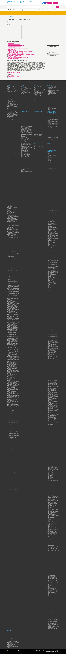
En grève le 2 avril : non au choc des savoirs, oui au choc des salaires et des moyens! (13, 443)
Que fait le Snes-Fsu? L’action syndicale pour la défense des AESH (18, 57)
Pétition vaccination (11, 262)
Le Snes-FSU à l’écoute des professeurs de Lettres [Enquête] (13, 375)
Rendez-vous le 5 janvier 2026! (12, 475)
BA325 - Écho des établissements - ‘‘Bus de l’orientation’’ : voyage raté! (53, 349)
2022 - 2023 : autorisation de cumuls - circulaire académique (26, 113)
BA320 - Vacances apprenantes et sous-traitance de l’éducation (53, 176)
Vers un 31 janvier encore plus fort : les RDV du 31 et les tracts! (13, 392)
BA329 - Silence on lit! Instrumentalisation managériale (52, 514)
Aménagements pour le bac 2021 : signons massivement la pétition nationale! (12, 312)
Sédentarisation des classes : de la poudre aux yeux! (16, 45)
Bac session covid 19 (11, 257)
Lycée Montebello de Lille (37, 86)
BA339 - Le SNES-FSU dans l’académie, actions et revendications (53, 607)
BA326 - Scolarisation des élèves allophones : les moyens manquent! (52, 389)
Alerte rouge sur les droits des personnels (13, 152)
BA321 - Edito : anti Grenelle (51, 209)
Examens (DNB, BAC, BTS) (37, 135)
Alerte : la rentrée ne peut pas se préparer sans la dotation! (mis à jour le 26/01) (13, 460)
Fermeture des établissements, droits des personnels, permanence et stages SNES (13, 253)
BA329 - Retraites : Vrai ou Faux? (52, 505)
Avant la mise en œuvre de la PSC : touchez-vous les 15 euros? (25, 150)
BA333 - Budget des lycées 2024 (52, 574)
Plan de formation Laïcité (24, 93)
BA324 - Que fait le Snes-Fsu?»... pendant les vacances (52, 339)
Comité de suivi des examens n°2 (12, 406)
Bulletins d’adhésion (56, 650)
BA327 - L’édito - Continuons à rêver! (52, 245)
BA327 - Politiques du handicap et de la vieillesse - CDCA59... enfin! (53, 424)
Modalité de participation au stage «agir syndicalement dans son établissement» (13, 639)
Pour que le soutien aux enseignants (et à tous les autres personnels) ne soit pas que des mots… (13, 427)
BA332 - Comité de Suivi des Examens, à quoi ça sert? (53, 558)
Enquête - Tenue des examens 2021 (12, 637)
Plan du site (52, 650)
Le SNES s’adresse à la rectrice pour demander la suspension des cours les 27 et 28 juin (13, 176)
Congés (35, 133)
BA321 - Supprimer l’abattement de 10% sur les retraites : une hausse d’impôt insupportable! (53, 236)
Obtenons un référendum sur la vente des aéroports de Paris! (13, 188)
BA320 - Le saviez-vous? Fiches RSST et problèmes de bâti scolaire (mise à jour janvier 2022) (53, 185)
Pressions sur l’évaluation (12, 50)
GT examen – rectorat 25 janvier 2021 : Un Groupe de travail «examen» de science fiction (13, 330)
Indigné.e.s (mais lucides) (11, 361)
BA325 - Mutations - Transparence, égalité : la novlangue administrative (52, 371)
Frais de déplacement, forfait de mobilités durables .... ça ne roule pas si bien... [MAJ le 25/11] (13, 112)
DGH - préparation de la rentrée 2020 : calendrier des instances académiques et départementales (13, 232)
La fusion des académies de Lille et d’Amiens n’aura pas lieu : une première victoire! (13, 148)
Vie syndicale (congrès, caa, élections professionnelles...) (52, 140)
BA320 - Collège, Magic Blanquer (52, 163)
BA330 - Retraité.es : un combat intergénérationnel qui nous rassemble (53, 542)
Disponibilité (23, 169)
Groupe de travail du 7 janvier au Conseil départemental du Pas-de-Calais (13, 462)
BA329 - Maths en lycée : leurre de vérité (53, 496)
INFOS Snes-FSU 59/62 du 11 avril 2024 (13, 447)
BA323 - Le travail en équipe (51, 288)
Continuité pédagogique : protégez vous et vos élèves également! (13, 259)
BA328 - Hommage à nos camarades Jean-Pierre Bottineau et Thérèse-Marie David (53, 489)
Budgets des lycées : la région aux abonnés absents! (16, 53)
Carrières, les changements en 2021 (26, 125)
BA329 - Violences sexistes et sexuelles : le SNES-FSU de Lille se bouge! (53, 517)
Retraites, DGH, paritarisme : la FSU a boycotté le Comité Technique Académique (13, 238)
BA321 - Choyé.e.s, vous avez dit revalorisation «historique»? (52, 232)
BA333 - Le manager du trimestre (52, 576)
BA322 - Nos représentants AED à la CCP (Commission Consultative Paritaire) (53, 261)
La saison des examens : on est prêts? (13, 338)
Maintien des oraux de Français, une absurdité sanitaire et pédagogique (13, 281)
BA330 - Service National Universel (52, 533)
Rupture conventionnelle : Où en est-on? (26, 124)
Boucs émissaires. (10, 116)
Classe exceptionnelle (24, 162)
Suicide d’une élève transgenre (12, 324)
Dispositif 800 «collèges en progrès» (26, 88)
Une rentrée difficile (10, 300)
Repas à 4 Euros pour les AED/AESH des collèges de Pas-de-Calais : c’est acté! (13, 464)
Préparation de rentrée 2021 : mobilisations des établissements (12, 333)
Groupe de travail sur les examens (12, 213)
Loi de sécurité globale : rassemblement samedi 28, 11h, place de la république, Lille (13, 319)
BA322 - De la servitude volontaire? (52, 270)
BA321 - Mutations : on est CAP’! (52, 240)
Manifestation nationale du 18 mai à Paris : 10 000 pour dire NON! (13, 166)
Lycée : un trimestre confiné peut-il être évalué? (13, 283)
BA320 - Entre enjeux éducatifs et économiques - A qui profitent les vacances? (52, 173)
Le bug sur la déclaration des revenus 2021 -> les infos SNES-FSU (13, 377)
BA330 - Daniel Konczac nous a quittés (53, 553)
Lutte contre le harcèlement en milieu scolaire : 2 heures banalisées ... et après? (13, 419)
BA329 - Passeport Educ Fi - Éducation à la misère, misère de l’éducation (53, 512)
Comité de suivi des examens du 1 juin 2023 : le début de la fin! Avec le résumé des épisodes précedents (13, 409)
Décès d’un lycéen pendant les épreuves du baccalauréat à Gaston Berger (13, 396)
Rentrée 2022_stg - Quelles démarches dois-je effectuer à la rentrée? (53, 447)
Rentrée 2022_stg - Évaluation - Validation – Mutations (52, 449)
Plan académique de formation (12, 347)
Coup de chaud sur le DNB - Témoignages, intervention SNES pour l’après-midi (13, 481)
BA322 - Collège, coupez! (51, 250)
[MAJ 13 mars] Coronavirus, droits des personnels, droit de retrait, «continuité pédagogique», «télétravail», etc (39, 116)
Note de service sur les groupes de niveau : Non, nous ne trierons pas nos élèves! (13, 438)
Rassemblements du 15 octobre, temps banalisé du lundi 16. (13, 423)
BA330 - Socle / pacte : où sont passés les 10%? (53, 536)
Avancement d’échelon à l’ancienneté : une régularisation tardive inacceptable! (26, 134)
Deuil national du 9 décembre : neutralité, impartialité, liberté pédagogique (13, 323)
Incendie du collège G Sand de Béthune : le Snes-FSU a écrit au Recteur (13, 195)
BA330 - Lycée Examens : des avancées (53, 534)
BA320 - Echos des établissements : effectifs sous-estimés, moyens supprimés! (52, 182)
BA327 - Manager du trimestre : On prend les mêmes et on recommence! (53, 415)
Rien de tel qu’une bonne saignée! (12, 108)
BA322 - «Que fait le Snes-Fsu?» (52, 259)
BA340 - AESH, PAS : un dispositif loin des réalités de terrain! (53, 625)
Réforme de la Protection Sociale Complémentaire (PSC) (25, 87)
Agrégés (49, 95)
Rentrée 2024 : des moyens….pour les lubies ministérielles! (13, 434)
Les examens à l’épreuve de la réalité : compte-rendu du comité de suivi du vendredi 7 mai (13, 341)
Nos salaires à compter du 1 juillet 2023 (13, 416)
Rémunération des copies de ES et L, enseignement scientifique (13, 190)
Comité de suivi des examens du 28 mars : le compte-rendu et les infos (13, 363)
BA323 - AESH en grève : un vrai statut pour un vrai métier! (53, 303)
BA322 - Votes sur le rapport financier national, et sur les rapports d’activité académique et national (52, 268)
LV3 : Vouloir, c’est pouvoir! (11, 321)
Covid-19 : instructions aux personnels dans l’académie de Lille (13, 249)
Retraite (22, 170)
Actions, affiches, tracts (11, 484)
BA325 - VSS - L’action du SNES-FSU (52, 361)
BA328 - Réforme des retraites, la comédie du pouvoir (52, 477)
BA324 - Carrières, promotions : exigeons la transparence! (53, 325)
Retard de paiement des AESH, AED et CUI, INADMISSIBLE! (13, 352)
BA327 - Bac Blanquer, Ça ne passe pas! (53, 271)
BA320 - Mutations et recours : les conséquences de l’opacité (52, 189)
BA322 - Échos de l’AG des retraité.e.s (53, 266)
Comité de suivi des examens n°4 (12, 407)
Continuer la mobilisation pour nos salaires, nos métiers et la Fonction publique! (12, 458)
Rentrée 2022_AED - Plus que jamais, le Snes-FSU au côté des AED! (53, 453)
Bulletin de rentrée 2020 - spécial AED (51, 50)
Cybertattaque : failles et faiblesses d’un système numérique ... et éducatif (13, 472)
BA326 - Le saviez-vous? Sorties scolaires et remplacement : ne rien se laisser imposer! (53, 410)
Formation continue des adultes (52, 108)
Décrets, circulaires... (11, 488)
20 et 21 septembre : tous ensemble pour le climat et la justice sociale (13, 101)
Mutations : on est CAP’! (12, 56)
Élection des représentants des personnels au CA (12, 119)
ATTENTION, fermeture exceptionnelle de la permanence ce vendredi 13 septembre (13, 453)
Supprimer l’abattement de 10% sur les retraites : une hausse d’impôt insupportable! (21, 54)
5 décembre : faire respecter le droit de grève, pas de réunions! (13, 94)
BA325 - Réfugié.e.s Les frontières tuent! (53, 378)
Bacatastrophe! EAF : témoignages (13, 344)
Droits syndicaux (36, 132)
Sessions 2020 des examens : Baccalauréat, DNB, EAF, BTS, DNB (12, 251)
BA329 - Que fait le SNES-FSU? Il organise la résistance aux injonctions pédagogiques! (53, 500)
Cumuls (22, 172)
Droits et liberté (10, 491)
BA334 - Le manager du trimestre (52, 595)
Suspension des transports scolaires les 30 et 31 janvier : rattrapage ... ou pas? (13, 122)
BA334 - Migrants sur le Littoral (52, 596)
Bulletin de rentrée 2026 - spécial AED (39, 146)
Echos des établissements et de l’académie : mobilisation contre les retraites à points (13, 219)
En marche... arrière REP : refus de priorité (14, 46)
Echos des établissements (37, 101)
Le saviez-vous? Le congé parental (13, 58)
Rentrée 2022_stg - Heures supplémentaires (51, 451)
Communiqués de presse (11, 487)
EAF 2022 (9, 373)
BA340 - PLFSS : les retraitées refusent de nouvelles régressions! (53, 627)
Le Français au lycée (10, 162)
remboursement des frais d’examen (13, 411)
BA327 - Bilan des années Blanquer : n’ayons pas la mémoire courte (52, 417)
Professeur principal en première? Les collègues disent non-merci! (13, 193)
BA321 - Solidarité (50, 226)
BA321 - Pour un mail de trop (51, 223)
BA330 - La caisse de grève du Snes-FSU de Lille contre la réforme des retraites (53, 547)
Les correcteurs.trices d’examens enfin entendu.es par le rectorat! (13, 386)
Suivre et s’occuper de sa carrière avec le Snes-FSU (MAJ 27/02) (13, 372)
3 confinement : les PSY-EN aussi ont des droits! (13, 87)
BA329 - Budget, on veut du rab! (52, 494)
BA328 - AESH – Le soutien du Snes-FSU (53, 469)
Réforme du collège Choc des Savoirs (26, 94)
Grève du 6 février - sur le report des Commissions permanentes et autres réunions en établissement (13, 247)
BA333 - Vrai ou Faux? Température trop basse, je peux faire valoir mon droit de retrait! (53, 582)
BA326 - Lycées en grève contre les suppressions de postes (52, 399)
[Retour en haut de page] (3, 651)
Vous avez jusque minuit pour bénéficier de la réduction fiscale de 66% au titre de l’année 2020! (53, 124)
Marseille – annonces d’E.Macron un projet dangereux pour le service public (13, 328)
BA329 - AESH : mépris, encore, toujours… (53, 502)
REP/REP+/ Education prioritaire (38, 96)
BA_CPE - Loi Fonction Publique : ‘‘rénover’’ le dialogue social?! (52, 200)
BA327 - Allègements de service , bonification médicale (52, 429)
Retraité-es (49, 107)
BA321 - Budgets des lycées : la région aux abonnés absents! (53, 234)
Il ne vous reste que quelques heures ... (53, 130)
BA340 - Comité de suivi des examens (52, 617)
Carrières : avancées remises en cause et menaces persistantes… (26, 148)
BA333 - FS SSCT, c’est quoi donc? (52, 580)
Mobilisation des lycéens (11, 136)
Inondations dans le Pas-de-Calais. (12, 429)
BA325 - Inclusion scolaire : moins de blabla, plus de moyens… (52, 345)
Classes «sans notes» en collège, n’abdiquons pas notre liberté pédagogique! (20, 51)
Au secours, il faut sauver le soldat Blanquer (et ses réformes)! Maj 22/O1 (13, 326)
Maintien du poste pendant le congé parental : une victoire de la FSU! (52, 93)
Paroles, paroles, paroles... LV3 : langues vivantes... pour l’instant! (18, 48)
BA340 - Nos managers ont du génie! (52, 628)
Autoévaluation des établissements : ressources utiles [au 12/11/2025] (26, 92)
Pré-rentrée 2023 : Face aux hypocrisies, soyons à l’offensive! (13, 421)
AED (48, 105)
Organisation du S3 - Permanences (52, 136)
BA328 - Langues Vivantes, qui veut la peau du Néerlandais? (52, 471)
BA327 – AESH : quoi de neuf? (52, 418)
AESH (48, 106)
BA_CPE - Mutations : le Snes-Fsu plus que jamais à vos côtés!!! (53, 202)
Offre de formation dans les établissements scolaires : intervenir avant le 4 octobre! (13, 198)
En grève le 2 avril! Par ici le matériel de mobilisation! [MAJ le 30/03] (13, 446)
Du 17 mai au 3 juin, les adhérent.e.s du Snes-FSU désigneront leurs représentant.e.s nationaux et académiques (53, 127)
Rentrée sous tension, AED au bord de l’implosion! (13, 369)
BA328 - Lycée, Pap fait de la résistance (53, 468)
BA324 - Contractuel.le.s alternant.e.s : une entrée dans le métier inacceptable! (53, 335)
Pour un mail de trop (11, 75)
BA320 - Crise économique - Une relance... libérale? (52, 162)
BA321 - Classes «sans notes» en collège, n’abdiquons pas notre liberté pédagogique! (53, 229)
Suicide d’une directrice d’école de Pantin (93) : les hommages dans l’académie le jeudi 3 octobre (13, 205)
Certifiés (49, 94)
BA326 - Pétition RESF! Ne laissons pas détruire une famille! (53, 408)
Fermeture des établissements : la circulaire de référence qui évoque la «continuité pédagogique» (13, 255)
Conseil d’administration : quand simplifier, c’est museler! (12, 212)
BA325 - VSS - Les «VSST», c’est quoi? (53, 358)
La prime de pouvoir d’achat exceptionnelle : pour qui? (12, 413)
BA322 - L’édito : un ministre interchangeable (51, 247)
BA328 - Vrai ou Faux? (50, 483)
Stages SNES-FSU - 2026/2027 (51, 113)
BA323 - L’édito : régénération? (52, 274)
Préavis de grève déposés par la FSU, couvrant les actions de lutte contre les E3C (13, 235)
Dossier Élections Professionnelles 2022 (13, 640)
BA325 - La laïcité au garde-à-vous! (52, 341)
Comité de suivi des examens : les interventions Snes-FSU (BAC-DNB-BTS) (13, 384)
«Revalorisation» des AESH (11, 417)
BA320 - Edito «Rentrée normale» (52, 160)
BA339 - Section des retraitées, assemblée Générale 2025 (52, 611)
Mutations (22, 157)
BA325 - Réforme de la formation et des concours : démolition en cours (53, 369)
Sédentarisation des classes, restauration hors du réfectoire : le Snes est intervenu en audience (39, 90)
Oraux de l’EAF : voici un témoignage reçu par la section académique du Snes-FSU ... (13, 349)
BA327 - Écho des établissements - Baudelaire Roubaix (52, 431)
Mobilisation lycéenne (11, 227)
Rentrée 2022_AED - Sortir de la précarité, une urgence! (52, 457)
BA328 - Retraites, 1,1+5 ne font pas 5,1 (53, 478)
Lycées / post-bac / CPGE (37, 95)
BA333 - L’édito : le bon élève (51, 573)
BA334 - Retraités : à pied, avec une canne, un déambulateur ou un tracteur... (53, 590)
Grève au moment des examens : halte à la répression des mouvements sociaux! (13, 168)
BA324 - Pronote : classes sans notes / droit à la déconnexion (53, 337)
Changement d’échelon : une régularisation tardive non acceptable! (26, 129)
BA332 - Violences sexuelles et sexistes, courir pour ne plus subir (53, 568)
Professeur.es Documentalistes (52, 97)
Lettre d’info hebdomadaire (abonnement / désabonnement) (52, 651)
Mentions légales (45, 650)
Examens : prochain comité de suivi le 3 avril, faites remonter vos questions (13, 441)
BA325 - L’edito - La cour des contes (52, 340)
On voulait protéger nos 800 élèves (13, 76)
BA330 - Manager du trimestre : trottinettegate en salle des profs (52, 552)
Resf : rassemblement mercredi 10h (13, 339)
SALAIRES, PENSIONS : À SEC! (25, 146)
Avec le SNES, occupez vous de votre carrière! (26, 122)
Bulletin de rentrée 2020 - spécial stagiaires (51, 53)
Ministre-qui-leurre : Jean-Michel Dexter (14, 44)
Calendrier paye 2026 (24, 137)
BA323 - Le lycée (50, 287)
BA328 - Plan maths (50, 466)
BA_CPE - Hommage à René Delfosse (52, 208)
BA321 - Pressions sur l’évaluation (52, 227)
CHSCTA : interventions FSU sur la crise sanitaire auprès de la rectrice (13, 274)
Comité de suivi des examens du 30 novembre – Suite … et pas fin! (12, 367)
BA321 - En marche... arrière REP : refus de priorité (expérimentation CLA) (53, 215)
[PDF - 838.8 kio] (26, 31)
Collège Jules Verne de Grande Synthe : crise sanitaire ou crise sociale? (13, 292)
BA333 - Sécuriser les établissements (52, 577)
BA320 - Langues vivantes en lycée (52, 166)
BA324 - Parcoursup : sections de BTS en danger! (53, 331)
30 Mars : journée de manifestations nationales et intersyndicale (13, 103)
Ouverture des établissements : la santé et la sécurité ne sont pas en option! (13, 304)
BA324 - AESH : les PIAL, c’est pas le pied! (53, 327)
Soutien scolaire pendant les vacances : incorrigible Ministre (13, 264)
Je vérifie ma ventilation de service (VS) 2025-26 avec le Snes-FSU (39, 93)
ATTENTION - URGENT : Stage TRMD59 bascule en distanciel (13, 436)
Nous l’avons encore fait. (11, 403)
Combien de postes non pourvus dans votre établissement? (13, 466)
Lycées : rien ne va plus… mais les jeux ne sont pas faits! (13, 310)
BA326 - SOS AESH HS (50, 400)
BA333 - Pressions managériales (52, 575)
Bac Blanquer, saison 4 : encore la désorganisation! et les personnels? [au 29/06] (13, 451)
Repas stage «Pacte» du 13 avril (12, 641)
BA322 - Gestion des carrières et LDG (52, 258)
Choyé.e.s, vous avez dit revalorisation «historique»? (16, 52)
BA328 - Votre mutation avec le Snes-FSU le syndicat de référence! (53, 486)
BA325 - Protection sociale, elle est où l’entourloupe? (52, 363)
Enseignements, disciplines (38, 134)
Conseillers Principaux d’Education (52, 96)
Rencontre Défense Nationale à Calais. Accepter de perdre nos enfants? (13, 474)
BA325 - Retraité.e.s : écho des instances (53, 379)
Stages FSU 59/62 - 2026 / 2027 (52, 114)
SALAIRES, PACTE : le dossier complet (13, 404)
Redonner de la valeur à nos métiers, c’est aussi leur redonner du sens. (53, 91)
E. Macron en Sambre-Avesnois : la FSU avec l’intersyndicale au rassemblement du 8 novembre (13, 129)
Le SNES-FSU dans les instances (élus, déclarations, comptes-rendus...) (53, 138)
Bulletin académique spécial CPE (51, 48)
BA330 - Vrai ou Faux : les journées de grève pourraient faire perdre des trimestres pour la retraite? (52, 544)
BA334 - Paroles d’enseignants (52, 588)
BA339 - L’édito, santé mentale (52, 601)
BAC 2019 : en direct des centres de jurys (13, 182)
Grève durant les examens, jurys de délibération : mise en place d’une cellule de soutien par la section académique (13, 181)
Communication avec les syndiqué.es (13, 224)
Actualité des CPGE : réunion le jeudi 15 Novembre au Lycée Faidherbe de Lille (53, 87)
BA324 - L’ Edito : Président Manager (52, 305)
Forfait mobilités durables (11, 430)
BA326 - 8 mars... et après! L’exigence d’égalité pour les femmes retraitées (53, 406)
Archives (9, 492)
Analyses (49, 135)
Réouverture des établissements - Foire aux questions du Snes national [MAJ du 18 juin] (13, 289)
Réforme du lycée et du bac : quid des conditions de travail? (13, 178)
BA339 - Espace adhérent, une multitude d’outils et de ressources (53, 609)
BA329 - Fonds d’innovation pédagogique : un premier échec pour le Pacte (53, 509)
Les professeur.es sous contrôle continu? (13, 120)
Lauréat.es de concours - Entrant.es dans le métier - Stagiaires (53, 104)
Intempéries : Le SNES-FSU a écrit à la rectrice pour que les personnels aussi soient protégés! (13, 138)
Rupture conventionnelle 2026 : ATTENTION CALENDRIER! (25, 156)
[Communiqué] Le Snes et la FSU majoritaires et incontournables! (12, 388)
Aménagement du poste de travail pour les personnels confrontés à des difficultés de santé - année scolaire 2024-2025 (26, 144)
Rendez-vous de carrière (24, 158)
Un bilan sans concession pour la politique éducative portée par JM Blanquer (12, 354)
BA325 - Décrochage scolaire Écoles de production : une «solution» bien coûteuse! (53, 352)
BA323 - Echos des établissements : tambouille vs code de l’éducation (52, 282)
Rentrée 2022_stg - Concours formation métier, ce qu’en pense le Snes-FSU (53, 444)
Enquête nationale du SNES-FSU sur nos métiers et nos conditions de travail (39, 113)
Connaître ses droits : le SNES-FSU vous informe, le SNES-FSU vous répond (39, 120)
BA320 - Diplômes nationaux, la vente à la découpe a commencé (53, 169)
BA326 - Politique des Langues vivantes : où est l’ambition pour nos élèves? (53, 395)
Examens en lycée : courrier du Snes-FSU (13, 405)
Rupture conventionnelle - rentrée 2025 (26, 127)
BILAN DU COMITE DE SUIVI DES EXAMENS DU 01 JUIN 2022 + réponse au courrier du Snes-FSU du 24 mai (13, 381)
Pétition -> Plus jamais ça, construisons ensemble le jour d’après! (13, 268)
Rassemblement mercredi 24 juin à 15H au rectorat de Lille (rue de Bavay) (13, 115)
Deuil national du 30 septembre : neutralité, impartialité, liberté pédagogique (12, 203)
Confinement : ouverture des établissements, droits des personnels (13, 306)
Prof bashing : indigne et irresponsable (13, 117)
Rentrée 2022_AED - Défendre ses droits (53, 455)
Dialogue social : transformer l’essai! (13, 297)
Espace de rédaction (11, 652)
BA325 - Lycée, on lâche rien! (51, 350)
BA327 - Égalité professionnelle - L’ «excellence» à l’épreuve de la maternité (53, 422)
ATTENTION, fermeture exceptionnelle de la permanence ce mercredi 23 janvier (13, 142)
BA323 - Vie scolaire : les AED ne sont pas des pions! (53, 298)
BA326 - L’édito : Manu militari (52, 382)
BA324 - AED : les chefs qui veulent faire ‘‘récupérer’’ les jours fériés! (53, 311)
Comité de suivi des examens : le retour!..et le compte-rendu (12, 308)
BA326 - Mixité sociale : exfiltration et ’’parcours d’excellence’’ (52, 393)
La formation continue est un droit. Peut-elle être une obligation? (39, 124)
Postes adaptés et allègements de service (26, 171)
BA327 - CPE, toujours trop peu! (52, 425)
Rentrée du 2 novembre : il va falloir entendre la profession (13, 302)
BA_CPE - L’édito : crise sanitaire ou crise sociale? (53, 153)
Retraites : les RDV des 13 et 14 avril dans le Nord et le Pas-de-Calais (13, 398)
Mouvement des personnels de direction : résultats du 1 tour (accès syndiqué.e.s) (13, 270)
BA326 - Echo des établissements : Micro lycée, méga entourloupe (53, 397)
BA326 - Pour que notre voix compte (52, 383)
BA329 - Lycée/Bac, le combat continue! (53, 495)
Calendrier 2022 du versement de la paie (26, 132)
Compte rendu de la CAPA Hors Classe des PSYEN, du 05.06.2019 (13, 172)
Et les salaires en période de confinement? (12, 272)
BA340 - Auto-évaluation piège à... (52, 623)
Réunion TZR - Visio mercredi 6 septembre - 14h (25, 141)
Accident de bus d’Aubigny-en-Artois (13, 144)
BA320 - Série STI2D (50, 167)
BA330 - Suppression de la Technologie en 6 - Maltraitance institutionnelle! (53, 532)
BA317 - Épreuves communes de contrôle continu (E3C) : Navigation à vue (53, 155)
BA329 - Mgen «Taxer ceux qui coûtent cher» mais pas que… (53, 521)
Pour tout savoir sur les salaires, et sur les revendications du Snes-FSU (26, 131)
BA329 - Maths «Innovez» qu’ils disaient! (53, 515)
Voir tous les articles (53, 55)
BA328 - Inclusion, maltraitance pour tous (53, 467)
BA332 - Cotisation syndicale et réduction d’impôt (52, 562)
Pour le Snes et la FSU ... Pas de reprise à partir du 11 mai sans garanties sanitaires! (13, 278)
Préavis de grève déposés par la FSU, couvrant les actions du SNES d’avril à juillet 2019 (13, 160)
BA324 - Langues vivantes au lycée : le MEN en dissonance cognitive (52, 319)
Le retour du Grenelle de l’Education (13, 343)
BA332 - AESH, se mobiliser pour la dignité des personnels (52, 566)
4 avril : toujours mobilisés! (11, 92)
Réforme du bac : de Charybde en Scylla (14, 47)
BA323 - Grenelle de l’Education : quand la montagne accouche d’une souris (53, 292)
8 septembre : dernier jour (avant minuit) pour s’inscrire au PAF (13, 99)
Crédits (49, 650)
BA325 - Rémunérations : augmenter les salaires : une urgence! (53, 367)
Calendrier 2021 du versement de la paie (26, 126)
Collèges (35, 94)
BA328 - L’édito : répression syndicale (53, 464)
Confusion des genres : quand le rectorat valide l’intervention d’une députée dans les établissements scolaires (13, 357)
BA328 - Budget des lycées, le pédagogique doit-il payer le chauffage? (53, 480)
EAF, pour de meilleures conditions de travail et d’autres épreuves (13, 365)
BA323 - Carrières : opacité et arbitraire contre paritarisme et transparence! (53, 296)
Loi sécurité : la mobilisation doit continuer (14, 55)
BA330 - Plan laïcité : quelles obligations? (53, 550)
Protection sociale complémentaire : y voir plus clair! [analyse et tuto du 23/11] (39, 122)
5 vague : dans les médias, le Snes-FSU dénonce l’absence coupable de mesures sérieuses (13, 97)
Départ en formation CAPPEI (25, 117)
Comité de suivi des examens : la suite (13, 370)
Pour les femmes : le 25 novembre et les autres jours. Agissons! (13, 315)
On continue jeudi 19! (11, 228)
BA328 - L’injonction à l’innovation (52, 465)
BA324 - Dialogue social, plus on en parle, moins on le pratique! (53, 321)
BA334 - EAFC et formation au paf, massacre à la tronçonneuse (52, 592)
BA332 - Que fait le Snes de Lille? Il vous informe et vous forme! (53, 556)
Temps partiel (23, 165)
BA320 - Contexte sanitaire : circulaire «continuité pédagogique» (53, 191)
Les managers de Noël (11, 49)
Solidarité (9, 77)
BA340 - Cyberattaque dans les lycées (52, 618)
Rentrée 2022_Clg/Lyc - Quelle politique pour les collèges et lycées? (53, 440)
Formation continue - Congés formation (26, 168)
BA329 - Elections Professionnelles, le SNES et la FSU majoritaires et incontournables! (52, 523)
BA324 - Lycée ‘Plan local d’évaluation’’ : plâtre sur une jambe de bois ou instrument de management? (53, 317)
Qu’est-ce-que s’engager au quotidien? (14, 72)
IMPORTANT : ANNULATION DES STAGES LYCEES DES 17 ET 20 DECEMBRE (12, 222)
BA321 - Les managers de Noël (52, 220)
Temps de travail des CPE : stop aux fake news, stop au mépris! (13, 158)
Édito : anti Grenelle (11, 43)
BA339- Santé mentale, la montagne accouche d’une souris (52, 605)
